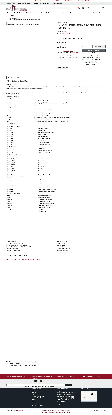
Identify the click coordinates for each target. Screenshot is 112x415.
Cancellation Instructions (38, 396)
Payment (34, 391)
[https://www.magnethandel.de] (7, 388)
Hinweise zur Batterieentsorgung (65, 394)
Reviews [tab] (18, 77)
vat (32, 401)
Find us (58, 403)
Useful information (61, 401)
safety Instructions (61, 391)
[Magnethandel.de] (16, 7)
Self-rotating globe (66, 33)
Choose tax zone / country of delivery (66, 52)
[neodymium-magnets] (68, 13)
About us (59, 404)
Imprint (33, 394)
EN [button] (104, 3)
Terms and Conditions (37, 398)
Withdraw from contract (37, 405)
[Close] (7, 23)
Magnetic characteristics (63, 399)
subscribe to (68, 384)
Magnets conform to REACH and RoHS (67, 392)
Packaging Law (35, 403)
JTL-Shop (103, 410)
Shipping (34, 392)
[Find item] (69, 8)
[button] (97, 3)
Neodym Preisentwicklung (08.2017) (66, 396)
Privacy (33, 399)
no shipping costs (68, 51)
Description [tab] (10, 77)
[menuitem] (9, 13)
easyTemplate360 (19, 410)
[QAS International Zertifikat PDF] (78, 8)
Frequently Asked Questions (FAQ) (65, 398)
